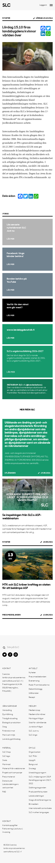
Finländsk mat (8, 731)
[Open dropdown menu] (51, 5)
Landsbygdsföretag (11, 739)
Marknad (6, 764)
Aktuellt (33, 668)
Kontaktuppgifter (10, 825)
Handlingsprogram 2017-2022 (40, 782)
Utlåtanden (10, 473)
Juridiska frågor (36, 727)
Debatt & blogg (35, 689)
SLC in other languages (39, 812)
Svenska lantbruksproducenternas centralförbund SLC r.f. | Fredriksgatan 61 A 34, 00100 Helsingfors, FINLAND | (14, 682)
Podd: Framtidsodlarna (39, 685)
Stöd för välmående (37, 723)
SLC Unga (33, 735)
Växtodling (7, 710)
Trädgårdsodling (10, 718)
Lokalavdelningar (36, 796)
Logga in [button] (43, 5)
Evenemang (34, 681)
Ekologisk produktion (11, 723)
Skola (4, 760)
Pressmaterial (8, 777)
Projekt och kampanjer (12, 773)
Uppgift (32, 760)
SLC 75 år (33, 756)
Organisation (34, 752)
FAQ (4, 792)
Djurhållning (7, 714)
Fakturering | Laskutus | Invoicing (12, 830)
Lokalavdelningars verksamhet (10, 786)
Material (6, 748)
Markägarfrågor (36, 718)
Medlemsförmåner (37, 714)
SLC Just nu (34, 731)
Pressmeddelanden (11, 615)
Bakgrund (33, 764)
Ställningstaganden (37, 788)
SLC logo (6, 756)
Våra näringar (9, 706)
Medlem (32, 706)
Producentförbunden (38, 792)
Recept (32, 697)
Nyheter (6, 18)
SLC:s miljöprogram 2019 (40, 777)
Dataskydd (7, 781)
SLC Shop (6, 752)
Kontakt (6, 668)
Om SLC (32, 748)
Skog (4, 727)
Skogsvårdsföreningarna (40, 800)
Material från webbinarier (13, 769)
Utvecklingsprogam (37, 773)
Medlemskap (34, 710)
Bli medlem (34, 804)
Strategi (32, 769)
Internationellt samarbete (40, 808)
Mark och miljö (8, 735)
